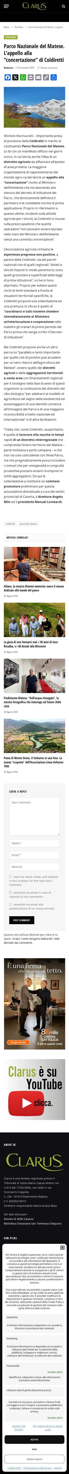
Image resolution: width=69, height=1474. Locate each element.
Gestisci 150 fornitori (18, 1428)
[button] (62, 1248)
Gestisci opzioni (34, 1459)
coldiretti (10, 524)
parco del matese (28, 524)
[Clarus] (34, 6)
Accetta (34, 1439)
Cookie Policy (14, 1468)
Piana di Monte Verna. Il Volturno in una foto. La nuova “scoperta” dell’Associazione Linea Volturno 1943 (33, 762)
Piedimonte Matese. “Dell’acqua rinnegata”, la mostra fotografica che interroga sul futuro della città (32, 702)
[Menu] (6, 6)
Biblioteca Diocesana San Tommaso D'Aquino (32, 1223)
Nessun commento (49, 67)
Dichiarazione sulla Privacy (37, 1468)
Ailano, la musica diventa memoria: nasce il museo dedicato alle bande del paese (34, 588)
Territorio (10, 37)
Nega (34, 1449)
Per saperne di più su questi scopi (47, 1428)
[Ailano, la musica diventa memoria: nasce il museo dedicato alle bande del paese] (34, 564)
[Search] (63, 6)
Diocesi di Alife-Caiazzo (19, 1219)
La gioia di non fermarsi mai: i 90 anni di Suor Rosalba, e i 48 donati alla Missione (31, 644)
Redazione (8, 67)
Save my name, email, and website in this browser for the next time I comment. (33, 881)
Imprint (58, 1468)
